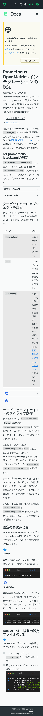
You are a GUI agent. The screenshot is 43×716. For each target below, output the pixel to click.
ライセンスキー (13, 117)
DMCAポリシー (30, 708)
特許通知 (31, 709)
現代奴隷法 (31, 711)
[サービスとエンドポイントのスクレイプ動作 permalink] (34, 413)
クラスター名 (12, 122)
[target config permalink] (24, 207)
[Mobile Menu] (37, 14)
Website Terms (25, 709)
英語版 (7, 49)
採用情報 (14, 708)
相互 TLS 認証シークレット (23, 140)
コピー (34, 570)
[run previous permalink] (28, 634)
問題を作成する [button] (31, 60)
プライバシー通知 (16, 709)
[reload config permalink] (31, 527)
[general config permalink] (30, 157)
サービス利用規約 (21, 708)
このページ (13, 53)
